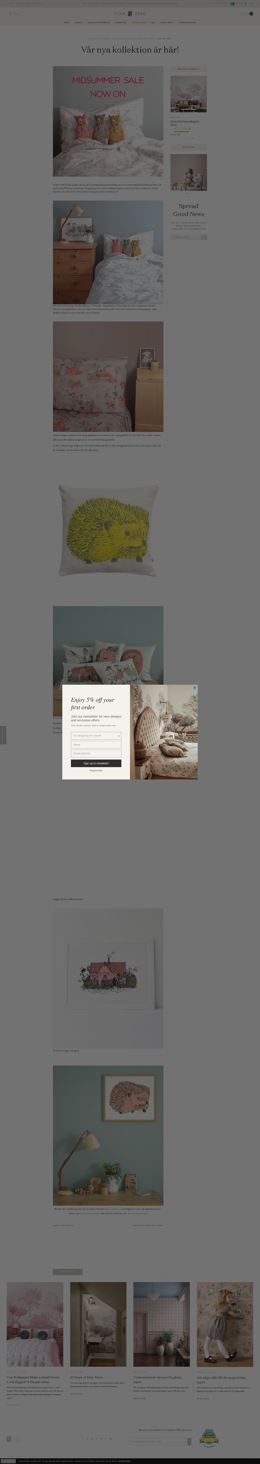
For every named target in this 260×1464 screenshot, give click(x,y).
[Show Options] (118, 735)
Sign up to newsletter (96, 763)
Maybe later (96, 770)
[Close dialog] (195, 688)
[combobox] (95, 735)
